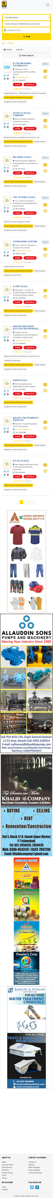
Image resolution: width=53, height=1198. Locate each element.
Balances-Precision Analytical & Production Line (21, 137)
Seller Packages (34, 1167)
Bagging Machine (10, 93)
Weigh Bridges (39, 142)
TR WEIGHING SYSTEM (25, 241)
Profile (17, 84)
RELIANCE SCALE (22, 157)
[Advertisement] (26, 1116)
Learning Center (7, 1165)
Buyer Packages (34, 1170)
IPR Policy (5, 1170)
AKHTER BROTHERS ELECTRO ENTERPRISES (26, 327)
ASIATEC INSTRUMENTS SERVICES (26, 419)
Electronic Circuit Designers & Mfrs (17, 222)
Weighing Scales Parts (12, 275)
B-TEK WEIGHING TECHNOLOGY (22, 64)
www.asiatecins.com (23, 429)
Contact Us (32, 1162)
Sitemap (31, 1165)
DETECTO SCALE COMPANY (22, 114)
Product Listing (7, 1173)
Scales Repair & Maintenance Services (18, 97)
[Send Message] (45, 72)
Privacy (4, 1178)
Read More (30, 84)
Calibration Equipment (12, 361)
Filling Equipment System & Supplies (32, 93)
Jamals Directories (35, 1173)
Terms (4, 1175)
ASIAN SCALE (20, 380)
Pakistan (11, 43)
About (4, 1162)
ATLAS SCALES (21, 460)
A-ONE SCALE (20, 286)
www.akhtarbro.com (22, 340)
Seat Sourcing (7, 1167)
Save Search (27, 55)
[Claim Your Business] (45, 78)
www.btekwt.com (21, 77)
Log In (4, 1187)
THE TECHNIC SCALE (24, 197)
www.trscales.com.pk (23, 251)
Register (5, 1189)
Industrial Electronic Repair (14, 266)
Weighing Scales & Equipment (15, 102)
